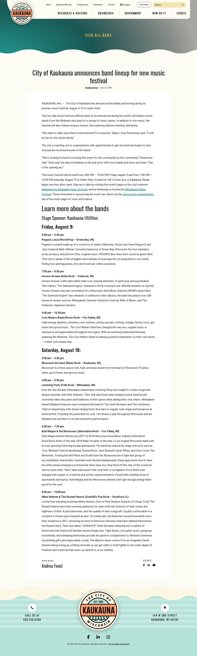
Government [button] (133, 13)
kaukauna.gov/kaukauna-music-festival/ (65, 189)
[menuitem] (49, 4)
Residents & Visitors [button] (72, 13)
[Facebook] (88, 637)
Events (181, 13)
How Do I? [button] (159, 13)
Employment (82, 5)
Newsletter (98, 5)
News (48, 5)
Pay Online (144, 5)
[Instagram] (108, 637)
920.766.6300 (32, 620)
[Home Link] (22, 13)
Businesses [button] (106, 13)
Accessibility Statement (119, 644)
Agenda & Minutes (64, 5)
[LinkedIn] (98, 637)
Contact (111, 5)
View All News (98, 35)
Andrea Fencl (91, 88)
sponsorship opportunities (138, 194)
